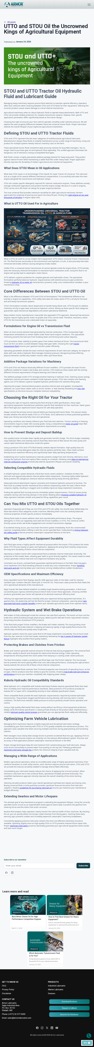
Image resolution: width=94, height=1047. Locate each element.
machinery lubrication (19, 826)
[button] (89, 5)
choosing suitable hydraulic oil (73, 495)
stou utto (81, 388)
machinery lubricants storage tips (18, 750)
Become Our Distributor (69, 1015)
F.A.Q (4, 986)
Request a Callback (69, 1008)
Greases (51, 993)
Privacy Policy (8, 989)
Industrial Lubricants (56, 986)
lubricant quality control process (24, 712)
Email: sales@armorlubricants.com (16, 1018)
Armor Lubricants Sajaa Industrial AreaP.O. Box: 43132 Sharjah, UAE (10, 1007)
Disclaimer (6, 993)
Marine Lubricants (55, 989)
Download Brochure (69, 1002)
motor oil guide (71, 424)
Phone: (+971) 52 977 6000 (13, 1014)
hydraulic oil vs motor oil (22, 282)
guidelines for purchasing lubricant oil (36, 788)
